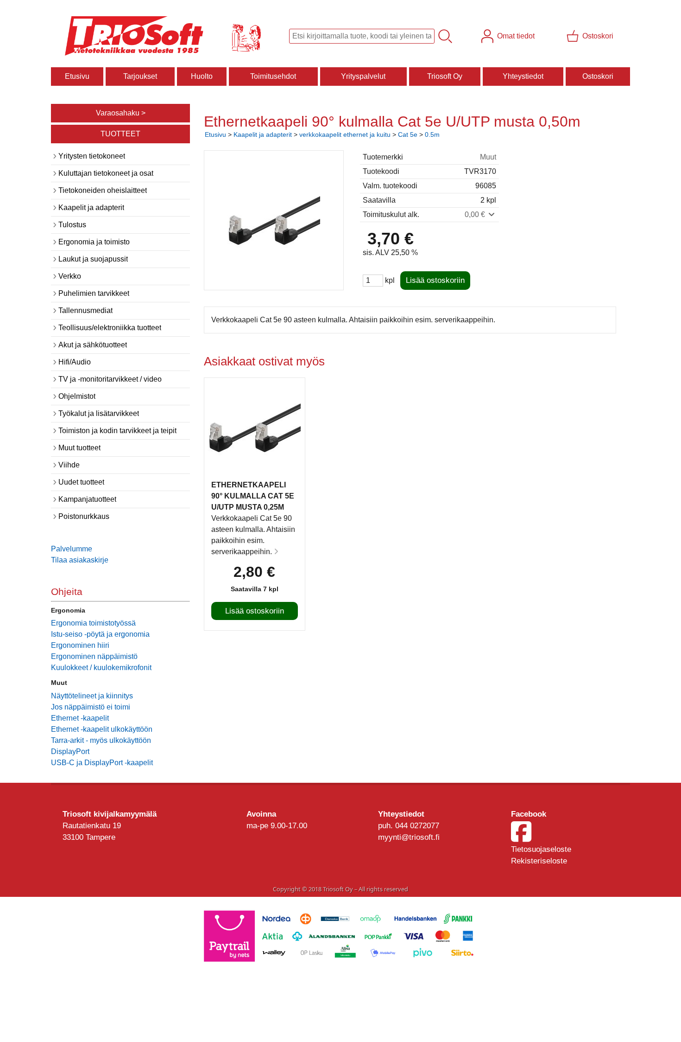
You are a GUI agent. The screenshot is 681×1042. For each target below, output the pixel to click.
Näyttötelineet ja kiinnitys (92, 696)
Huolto (202, 76)
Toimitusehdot (273, 76)
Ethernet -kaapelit (80, 718)
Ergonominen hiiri (80, 645)
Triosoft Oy (444, 76)
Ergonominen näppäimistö (94, 656)
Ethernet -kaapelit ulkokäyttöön (101, 729)
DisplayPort (70, 751)
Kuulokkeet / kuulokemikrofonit (101, 667)
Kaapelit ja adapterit (262, 134)
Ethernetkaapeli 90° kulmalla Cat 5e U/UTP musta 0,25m (252, 496)
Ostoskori (597, 76)
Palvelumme (71, 549)
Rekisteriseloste (539, 861)
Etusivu (77, 76)
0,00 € (476, 214)
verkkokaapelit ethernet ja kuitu (345, 134)
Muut (488, 157)
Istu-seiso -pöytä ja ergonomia (100, 634)
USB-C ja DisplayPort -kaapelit (102, 763)
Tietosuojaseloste (541, 849)
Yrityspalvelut (363, 76)
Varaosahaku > (120, 113)
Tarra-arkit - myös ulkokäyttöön (101, 740)
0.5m (432, 134)
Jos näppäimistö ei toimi (90, 707)
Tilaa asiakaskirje (79, 560)
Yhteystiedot (523, 76)
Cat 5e (407, 134)
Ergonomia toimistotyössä (93, 623)
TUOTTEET (120, 134)
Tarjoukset (140, 76)
